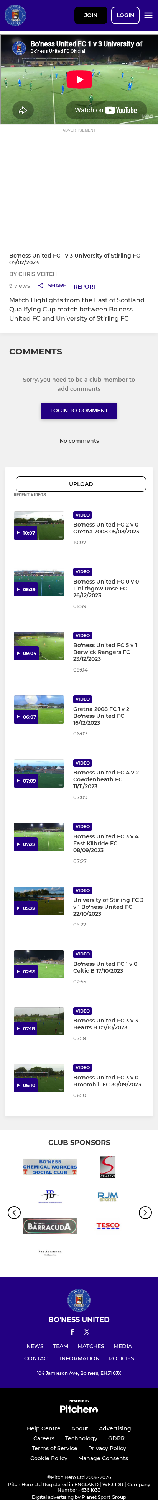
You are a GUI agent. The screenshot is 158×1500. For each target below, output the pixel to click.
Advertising (115, 1428)
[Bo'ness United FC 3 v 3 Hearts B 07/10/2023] (39, 1021)
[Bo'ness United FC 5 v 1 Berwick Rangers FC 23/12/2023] (39, 646)
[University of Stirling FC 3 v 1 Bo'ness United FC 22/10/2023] (39, 901)
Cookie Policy (48, 1458)
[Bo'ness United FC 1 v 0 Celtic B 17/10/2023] (39, 964)
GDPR (116, 1438)
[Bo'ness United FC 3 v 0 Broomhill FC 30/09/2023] (39, 1078)
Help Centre (44, 1428)
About (79, 1428)
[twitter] (87, 1333)
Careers (43, 1438)
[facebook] (72, 1333)
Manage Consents (103, 1458)
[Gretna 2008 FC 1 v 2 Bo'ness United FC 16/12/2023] (39, 709)
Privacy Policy (107, 1448)
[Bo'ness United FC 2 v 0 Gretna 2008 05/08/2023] (39, 525)
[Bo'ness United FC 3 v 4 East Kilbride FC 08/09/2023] (39, 837)
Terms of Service (54, 1448)
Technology (81, 1438)
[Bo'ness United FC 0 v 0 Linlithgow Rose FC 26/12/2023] (39, 582)
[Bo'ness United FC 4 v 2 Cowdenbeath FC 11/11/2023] (39, 773)
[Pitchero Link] (79, 1411)
